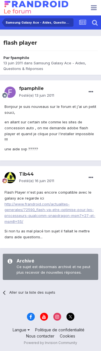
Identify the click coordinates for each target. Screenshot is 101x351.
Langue (20, 329)
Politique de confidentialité (59, 329)
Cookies (67, 336)
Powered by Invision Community (50, 343)
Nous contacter (40, 336)
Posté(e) (36, 95)
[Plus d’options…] (91, 92)
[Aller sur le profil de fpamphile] (10, 92)
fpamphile (20, 57)
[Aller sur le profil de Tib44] (10, 177)
